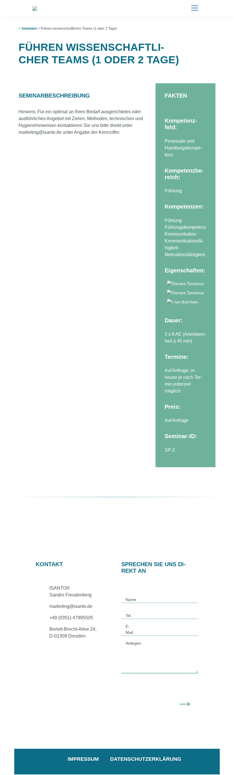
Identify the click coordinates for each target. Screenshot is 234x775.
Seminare (29, 29)
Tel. (129, 615)
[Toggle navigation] (195, 8)
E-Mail (129, 629)
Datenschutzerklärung (145, 759)
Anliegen (133, 643)
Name (131, 599)
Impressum (83, 759)
